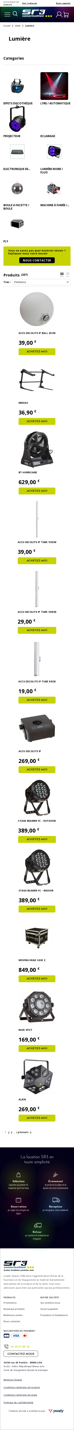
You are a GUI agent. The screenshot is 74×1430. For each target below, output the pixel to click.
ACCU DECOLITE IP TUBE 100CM (37, 611)
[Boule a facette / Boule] (17, 188)
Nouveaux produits (14, 1309)
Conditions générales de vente (20, 1394)
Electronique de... (16, 169)
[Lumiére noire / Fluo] (54, 152)
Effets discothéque (18, 103)
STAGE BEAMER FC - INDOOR (36, 890)
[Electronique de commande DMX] (17, 152)
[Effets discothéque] (17, 86)
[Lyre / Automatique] (54, 86)
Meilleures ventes (13, 1315)
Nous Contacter (37, 260)
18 (17, 1132)
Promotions (10, 1302)
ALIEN (22, 1099)
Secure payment (49, 1309)
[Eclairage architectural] (54, 119)
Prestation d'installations (54, 1315)
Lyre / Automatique (55, 103)
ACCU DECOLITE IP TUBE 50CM (37, 681)
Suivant (26, 1132)
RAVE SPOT (25, 1029)
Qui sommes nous (50, 1302)
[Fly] (17, 224)
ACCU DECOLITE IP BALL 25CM (37, 333)
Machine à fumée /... (54, 205)
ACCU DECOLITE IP (30, 751)
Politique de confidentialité (18, 1402)
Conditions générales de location (22, 1387)
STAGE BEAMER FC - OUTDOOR (37, 820)
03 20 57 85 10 (20, 1346)
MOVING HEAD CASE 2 (32, 960)
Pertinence (20, 282)
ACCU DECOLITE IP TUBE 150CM (37, 542)
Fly (5, 241)
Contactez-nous (20, 1354)
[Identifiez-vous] (59, 14)
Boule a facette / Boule (16, 206)
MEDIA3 (23, 402)
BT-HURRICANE (28, 472)
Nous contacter (12, 1321)
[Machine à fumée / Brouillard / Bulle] (54, 188)
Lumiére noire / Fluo (51, 170)
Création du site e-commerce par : (28, 1411)
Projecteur (11, 136)
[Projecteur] (17, 119)
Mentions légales (13, 1379)
